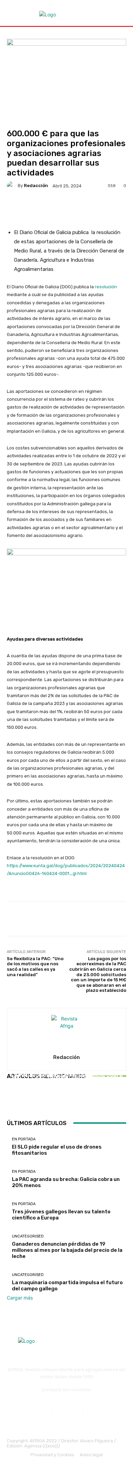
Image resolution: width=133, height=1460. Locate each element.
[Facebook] (39, 1412)
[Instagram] (57, 1412)
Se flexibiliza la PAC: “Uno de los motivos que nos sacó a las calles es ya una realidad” (35, 966)
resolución (106, 286)
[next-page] (12, 1101)
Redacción (36, 185)
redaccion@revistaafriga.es (67, 1395)
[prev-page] (9, 1101)
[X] (93, 1412)
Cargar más (20, 1298)
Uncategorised (28, 1236)
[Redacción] (12, 185)
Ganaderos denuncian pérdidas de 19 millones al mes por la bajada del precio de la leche (67, 1250)
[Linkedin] (75, 1412)
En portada (66, 1070)
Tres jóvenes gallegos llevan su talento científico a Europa (66, 1082)
